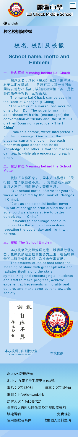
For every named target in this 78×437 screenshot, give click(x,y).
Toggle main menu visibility (73, 5)
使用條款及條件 (19, 420)
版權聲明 (14, 414)
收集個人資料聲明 (57, 420)
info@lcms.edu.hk (31, 394)
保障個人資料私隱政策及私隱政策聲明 (36, 408)
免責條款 (64, 414)
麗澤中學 (50, 7)
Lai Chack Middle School (49, 14)
